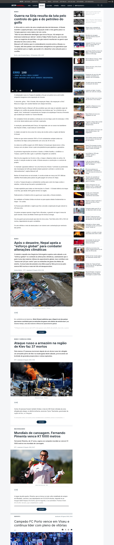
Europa (35, 5)
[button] (99, 5)
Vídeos (63, 5)
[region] (41, 75)
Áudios (70, 5)
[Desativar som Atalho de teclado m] (20, 90)
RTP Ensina (80, 1)
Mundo (42, 5)
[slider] (47, 91)
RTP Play (55, 1)
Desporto (35, 1)
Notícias (27, 1)
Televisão (43, 1)
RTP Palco (63, 1)
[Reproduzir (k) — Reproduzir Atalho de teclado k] (13, 90)
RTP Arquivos (89, 1)
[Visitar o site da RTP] (21, 1)
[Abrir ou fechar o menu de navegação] (101, 5)
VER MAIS (41, 332)
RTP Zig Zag (71, 1)
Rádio (49, 1)
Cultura (49, 5)
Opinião (56, 5)
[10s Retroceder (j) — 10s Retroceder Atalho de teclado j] (17, 90)
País (29, 5)
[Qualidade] (66, 90)
